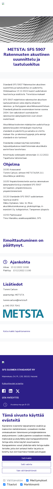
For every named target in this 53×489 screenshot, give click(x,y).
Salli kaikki (27, 458)
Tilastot (12, 484)
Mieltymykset (38, 480)
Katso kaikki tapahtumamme (16, 331)
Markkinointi (31, 484)
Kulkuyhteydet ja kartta (12, 383)
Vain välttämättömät (26, 470)
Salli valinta (26, 464)
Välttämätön (15, 480)
